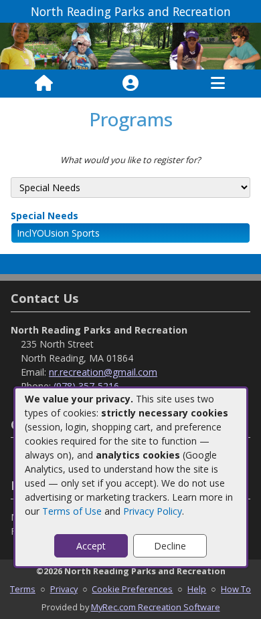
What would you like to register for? (130, 160)
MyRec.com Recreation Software (155, 607)
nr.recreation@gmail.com (103, 372)
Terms (22, 589)
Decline (170, 545)
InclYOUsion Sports (58, 233)
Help (196, 589)
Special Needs (44, 215)
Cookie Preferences (132, 589)
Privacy (64, 589)
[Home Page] (44, 84)
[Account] (130, 84)
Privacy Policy (152, 511)
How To (236, 589)
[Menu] (218, 84)
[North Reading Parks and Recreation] (130, 45)
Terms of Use (72, 511)
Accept (91, 545)
